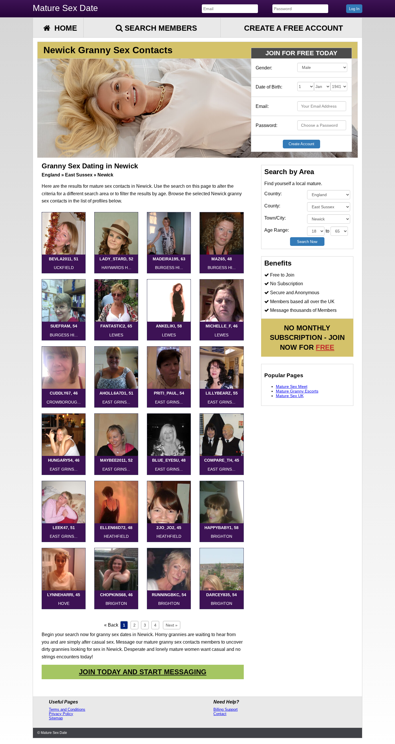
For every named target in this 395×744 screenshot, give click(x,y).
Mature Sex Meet (291, 386)
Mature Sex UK (290, 395)
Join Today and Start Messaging (142, 672)
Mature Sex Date (65, 8)
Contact (219, 714)
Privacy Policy (61, 714)
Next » (172, 625)
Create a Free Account (293, 28)
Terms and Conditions (67, 709)
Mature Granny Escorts (297, 391)
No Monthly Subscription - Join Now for (307, 337)
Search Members (160, 28)
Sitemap (56, 718)
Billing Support (225, 709)
